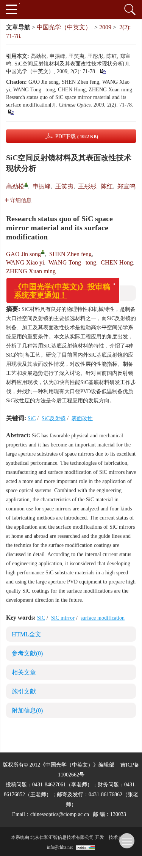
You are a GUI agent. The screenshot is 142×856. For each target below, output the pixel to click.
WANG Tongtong (72, 262)
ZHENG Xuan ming (31, 271)
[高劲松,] (26, 184)
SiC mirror (63, 618)
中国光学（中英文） (64, 27)
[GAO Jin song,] (43, 252)
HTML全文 (26, 634)
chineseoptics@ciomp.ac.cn (59, 814)
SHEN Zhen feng (70, 254)
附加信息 (27, 710)
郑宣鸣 (126, 186)
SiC (32, 418)
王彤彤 (87, 186)
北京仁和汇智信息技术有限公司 (62, 837)
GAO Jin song (23, 254)
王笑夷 (64, 186)
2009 (105, 27)
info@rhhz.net (60, 847)
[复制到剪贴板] (103, 71)
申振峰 (42, 186)
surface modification (103, 618)
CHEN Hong (117, 262)
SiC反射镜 (54, 418)
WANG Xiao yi (25, 262)
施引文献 (24, 691)
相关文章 (24, 672)
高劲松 (15, 186)
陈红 (107, 186)
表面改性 (82, 418)
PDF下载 (76, 136)
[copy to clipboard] (11, 112)
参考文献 (27, 653)
